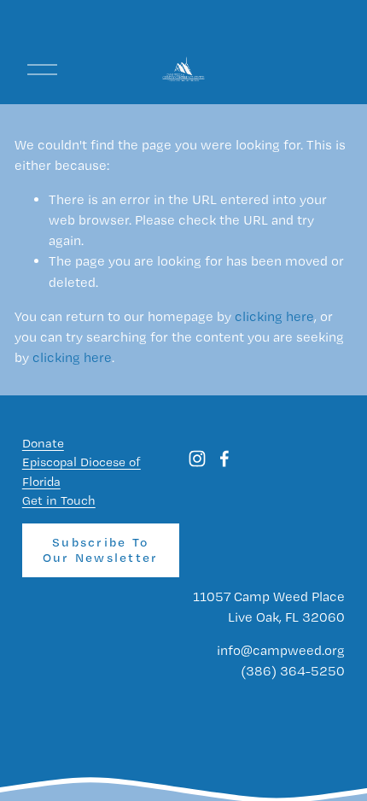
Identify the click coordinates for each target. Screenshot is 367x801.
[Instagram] (197, 458)
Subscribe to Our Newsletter (101, 550)
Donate (43, 443)
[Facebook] (224, 458)
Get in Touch (59, 500)
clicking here (274, 316)
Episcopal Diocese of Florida (81, 471)
